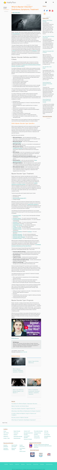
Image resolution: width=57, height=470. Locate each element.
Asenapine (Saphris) (17, 218)
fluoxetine (20, 231)
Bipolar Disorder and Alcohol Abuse (20, 406)
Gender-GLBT (27, 431)
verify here (36, 447)
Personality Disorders (38, 431)
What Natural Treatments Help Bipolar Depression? (24, 420)
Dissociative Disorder (18, 436)
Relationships (36, 436)
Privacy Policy (35, 464)
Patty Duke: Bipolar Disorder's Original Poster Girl (23, 408)
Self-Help (46, 431)
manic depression (16, 33)
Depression (16, 433)
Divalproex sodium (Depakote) (19, 237)
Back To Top (5, 422)
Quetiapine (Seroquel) (17, 234)
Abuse (5, 431)
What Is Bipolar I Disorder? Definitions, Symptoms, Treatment (18, 370)
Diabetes (15, 434)
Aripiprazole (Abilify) (17, 215)
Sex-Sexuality (47, 434)
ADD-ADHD (6, 433)
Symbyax (30, 231)
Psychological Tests (22, 449)
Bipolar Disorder (17, 431)
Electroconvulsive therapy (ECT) (19, 198)
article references (15, 338)
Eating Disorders (17, 438)
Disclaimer (42, 464)
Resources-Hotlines (14, 449)
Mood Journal (22, 451)
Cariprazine (15, 222)
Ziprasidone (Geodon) (17, 238)
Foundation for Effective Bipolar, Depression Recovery (24, 403)
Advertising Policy (49, 464)
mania (14, 50)
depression (34, 50)
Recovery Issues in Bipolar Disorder (20, 417)
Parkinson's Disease (28, 439)
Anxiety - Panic (7, 438)
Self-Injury (46, 433)
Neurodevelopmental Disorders (28, 433)
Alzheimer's (6, 436)
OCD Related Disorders (26, 436)
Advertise (23, 464)
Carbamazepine (16, 219)
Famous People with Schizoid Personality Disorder (47, 101)
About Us (11, 464)
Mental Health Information (14, 446)
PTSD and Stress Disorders (37, 433)
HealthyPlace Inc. (19, 469)
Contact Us (17, 464)
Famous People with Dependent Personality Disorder (47, 84)
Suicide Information (22, 446)
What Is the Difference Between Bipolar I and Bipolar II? (18, 391)
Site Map (6, 464)
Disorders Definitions (6, 446)
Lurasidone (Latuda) (17, 227)
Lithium (14, 226)
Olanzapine (15, 231)
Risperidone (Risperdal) (17, 235)
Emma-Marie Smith (16, 12)
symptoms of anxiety (17, 142)
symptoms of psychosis (17, 148)
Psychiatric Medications (6, 449)
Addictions (6, 434)
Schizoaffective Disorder (47, 437)
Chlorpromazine (16, 223)
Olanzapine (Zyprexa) (17, 229)
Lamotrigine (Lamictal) (17, 224)
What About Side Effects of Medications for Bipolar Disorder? (26, 411)
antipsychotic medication (33, 204)
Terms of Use (28, 464)
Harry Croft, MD (24, 352)
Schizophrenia (37, 437)
